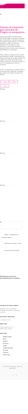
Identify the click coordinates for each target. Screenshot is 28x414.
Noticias (5, 341)
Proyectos (6, 343)
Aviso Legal (6, 354)
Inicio (4, 339)
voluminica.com (12, 368)
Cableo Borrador (8, 348)
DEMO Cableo (7, 336)
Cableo (5, 345)
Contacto (5, 352)
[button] (7, 282)
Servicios (5, 350)
